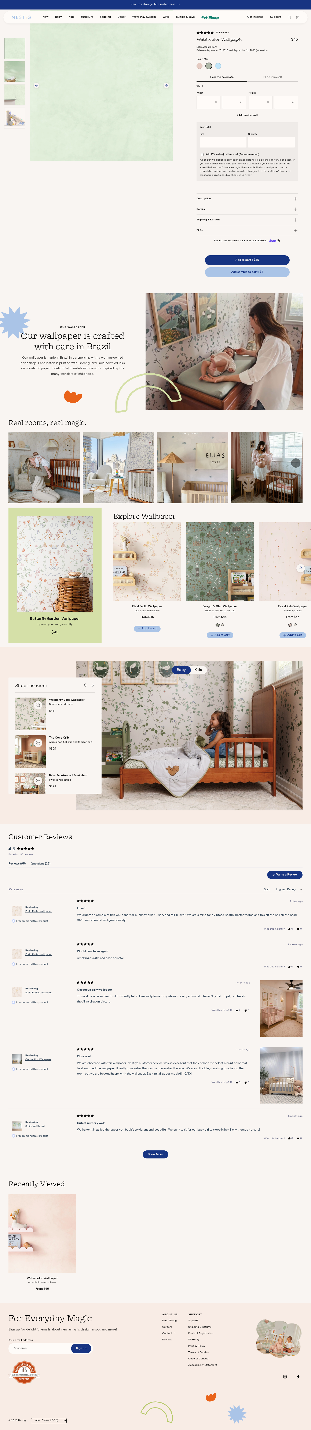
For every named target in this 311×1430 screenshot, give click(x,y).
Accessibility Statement (202, 1365)
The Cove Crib (59, 737)
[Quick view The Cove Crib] (38, 743)
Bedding (105, 17)
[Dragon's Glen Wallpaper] (220, 561)
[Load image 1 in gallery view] (14, 48)
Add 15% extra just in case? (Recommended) (232, 154)
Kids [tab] (198, 670)
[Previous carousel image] (36, 85)
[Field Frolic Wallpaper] (147, 561)
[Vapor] (218, 66)
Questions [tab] (40, 864)
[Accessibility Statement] (24, 1372)
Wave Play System (144, 17)
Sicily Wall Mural (35, 1126)
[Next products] (301, 569)
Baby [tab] (181, 670)
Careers (167, 1327)
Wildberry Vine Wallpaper (67, 700)
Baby (58, 17)
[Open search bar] (289, 17)
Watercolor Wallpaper (42, 1278)
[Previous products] (124, 569)
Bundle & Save (185, 17)
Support (275, 17)
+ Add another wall (247, 115)
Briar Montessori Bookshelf (68, 775)
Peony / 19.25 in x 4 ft (290, 624)
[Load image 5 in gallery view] (14, 71)
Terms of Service (198, 1352)
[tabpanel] (212, 580)
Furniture (87, 17)
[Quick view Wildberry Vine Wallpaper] (38, 705)
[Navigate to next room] (92, 686)
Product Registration (200, 1333)
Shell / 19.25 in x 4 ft (222, 624)
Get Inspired (255, 17)
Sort (267, 889)
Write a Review (289, 876)
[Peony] (199, 66)
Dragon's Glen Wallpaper (220, 606)
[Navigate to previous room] (85, 686)
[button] (215, 33)
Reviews (167, 1340)
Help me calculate (222, 77)
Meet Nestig (169, 1321)
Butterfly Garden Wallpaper (55, 619)
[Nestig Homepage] (21, 17)
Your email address (20, 1340)
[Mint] (209, 66)
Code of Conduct (198, 1359)
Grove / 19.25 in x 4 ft (217, 624)
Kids (71, 17)
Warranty (193, 1340)
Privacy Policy (196, 1346)
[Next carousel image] (166, 85)
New (45, 17)
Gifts (166, 17)
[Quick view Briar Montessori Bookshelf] (38, 781)
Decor (121, 17)
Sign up (81, 1348)
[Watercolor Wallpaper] (42, 1233)
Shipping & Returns (200, 1327)
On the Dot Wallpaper (38, 1060)
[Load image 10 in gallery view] (14, 94)
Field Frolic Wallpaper (147, 606)
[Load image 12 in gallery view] (14, 118)
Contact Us (169, 1333)
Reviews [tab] (17, 864)
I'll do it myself (272, 77)
